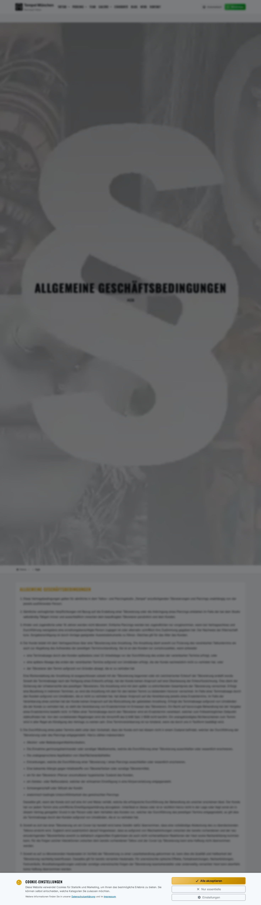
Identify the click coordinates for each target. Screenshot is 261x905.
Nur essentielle (211, 889)
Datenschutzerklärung (83, 896)
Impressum (110, 896)
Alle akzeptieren (211, 881)
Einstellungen (211, 897)
